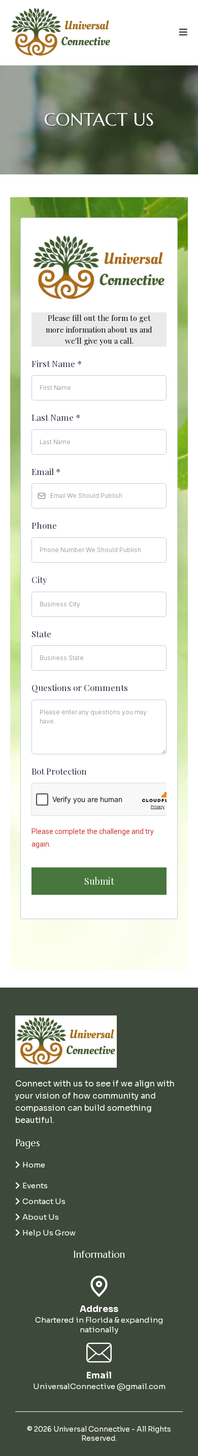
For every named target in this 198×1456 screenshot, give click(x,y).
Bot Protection (59, 771)
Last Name (55, 417)
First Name (56, 363)
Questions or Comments (79, 687)
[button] (182, 32)
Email (45, 471)
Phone (44, 525)
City (39, 579)
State (41, 633)
